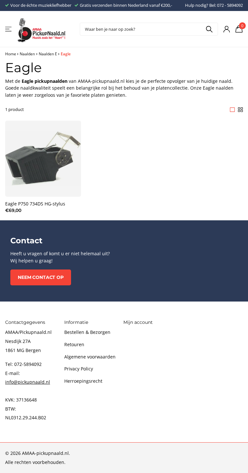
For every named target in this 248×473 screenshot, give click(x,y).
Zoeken (209, 29)
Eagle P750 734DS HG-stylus (35, 204)
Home (10, 54)
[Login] (226, 29)
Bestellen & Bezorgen (87, 332)
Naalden (27, 54)
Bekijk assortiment (9, 29)
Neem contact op (41, 277)
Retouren (74, 344)
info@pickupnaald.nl (27, 382)
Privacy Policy (78, 369)
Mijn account (138, 322)
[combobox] (149, 29)
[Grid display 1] (232, 109)
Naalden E (48, 54)
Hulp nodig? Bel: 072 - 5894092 (214, 5)
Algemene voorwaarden (90, 357)
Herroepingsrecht (83, 381)
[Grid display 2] (240, 109)
